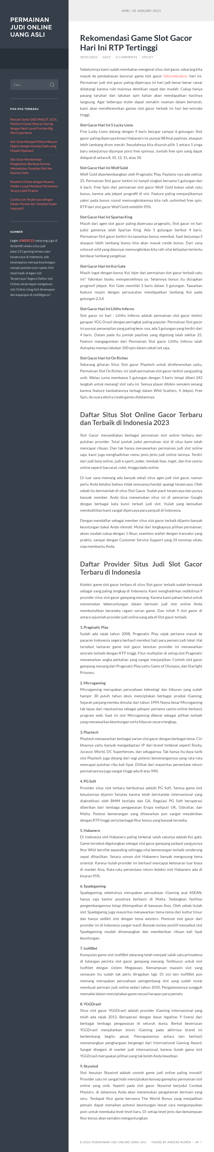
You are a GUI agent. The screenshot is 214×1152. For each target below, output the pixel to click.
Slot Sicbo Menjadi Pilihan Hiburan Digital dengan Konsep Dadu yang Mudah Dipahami (33, 146)
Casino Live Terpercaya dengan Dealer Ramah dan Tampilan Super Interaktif (33, 204)
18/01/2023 (89, 57)
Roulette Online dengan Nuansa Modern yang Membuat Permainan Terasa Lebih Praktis (34, 186)
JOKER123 (26, 240)
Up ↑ (198, 1142)
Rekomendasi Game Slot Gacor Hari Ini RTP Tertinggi (136, 42)
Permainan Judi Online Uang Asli (31, 27)
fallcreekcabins (175, 76)
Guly (107, 57)
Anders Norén (179, 1142)
